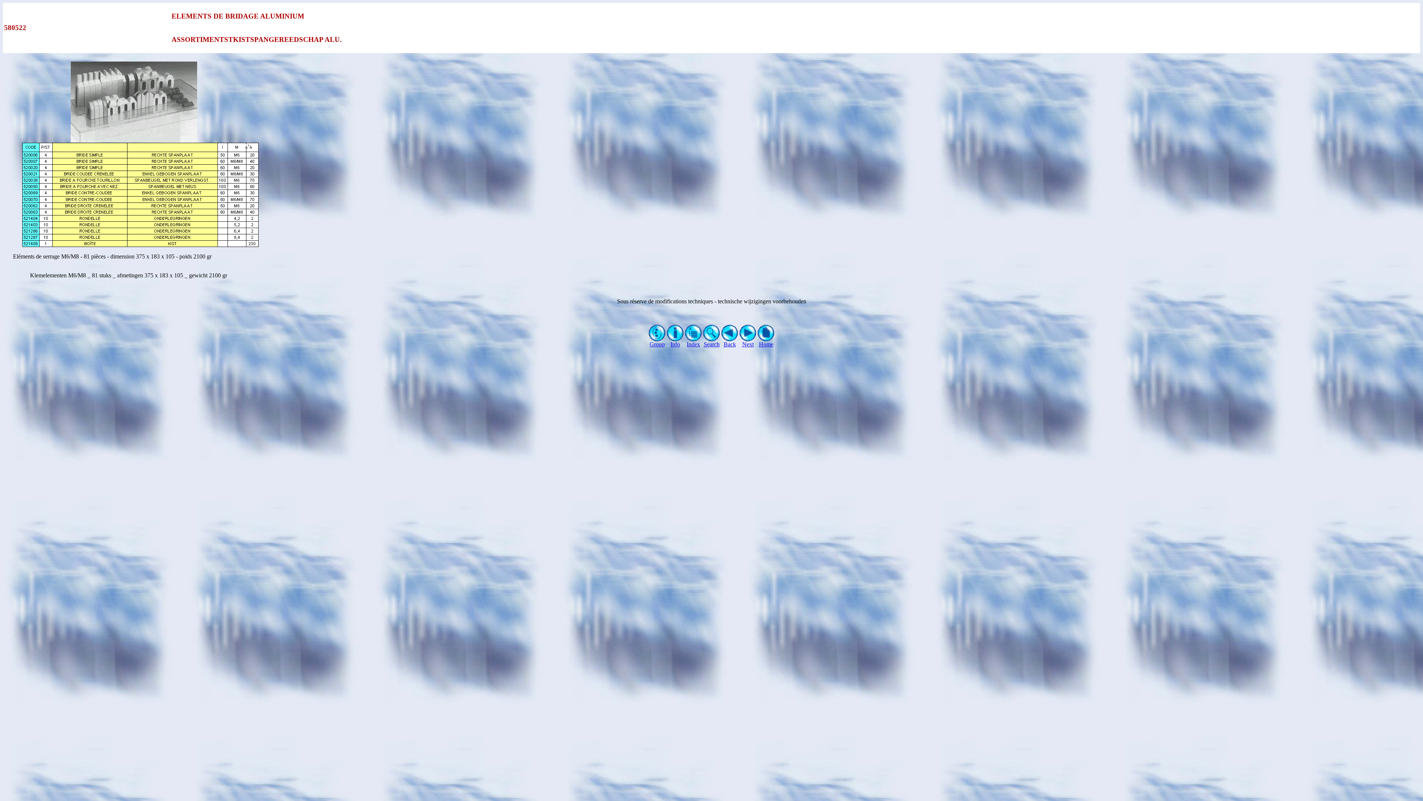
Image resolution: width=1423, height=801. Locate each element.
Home (766, 344)
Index (693, 344)
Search (712, 344)
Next (748, 344)
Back (730, 344)
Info (675, 344)
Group (657, 344)
